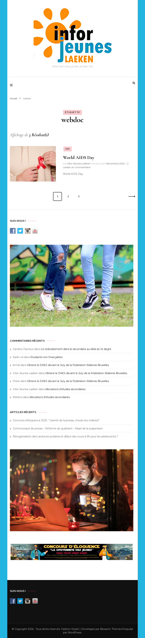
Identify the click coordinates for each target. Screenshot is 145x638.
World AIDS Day (78, 157)
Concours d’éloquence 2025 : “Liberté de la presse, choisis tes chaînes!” (56, 420)
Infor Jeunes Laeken (78, 163)
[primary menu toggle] (12, 85)
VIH (67, 149)
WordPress (74, 632)
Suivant (130, 196)
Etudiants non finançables (46, 357)
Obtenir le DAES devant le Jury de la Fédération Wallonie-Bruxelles (68, 365)
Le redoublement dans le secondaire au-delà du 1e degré (76, 349)
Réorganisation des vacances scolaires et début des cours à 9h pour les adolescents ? (65, 436)
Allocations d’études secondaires (65, 389)
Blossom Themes (111, 629)
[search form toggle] (134, 83)
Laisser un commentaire (77, 167)
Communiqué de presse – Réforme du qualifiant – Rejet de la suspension (58, 428)
